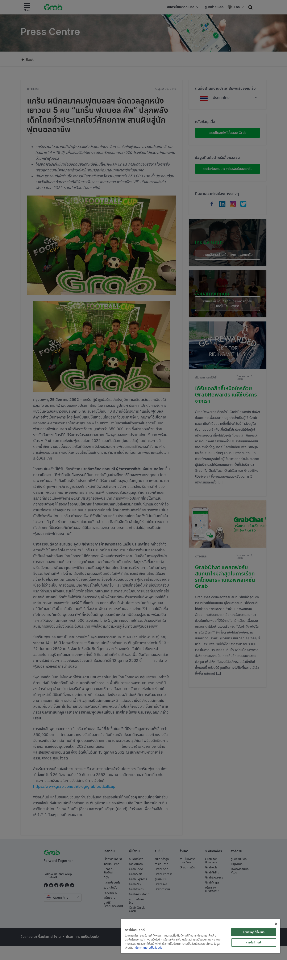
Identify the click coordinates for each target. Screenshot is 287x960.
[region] (200, 936)
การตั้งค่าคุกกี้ (254, 942)
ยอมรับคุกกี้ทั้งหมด (254, 932)
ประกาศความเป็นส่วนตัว (148, 947)
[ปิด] (276, 923)
